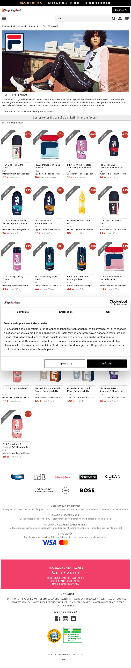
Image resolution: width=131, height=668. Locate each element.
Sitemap (78, 655)
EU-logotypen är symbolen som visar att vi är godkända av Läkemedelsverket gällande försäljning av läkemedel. (65, 526)
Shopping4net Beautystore (108, 602)
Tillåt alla (106, 363)
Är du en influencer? (86, 599)
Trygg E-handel (67, 606)
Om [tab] (108, 311)
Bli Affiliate (107, 599)
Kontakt (66, 599)
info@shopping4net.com (65, 584)
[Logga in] (120, 18)
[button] (126, 18)
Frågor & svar (29, 599)
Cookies (121, 599)
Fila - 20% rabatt (50, 26)
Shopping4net (8, 26)
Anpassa (63, 363)
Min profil (13, 599)
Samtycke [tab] (23, 311)
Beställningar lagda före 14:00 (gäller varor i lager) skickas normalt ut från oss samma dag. (65, 517)
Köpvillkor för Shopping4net (50, 602)
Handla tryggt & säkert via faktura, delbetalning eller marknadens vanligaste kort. (65, 535)
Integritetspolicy (20, 602)
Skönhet (22, 26)
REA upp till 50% (31, 3)
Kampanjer (34, 26)
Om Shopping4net (80, 602)
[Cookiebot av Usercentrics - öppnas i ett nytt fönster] (112, 302)
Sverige (64, 659)
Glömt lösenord (49, 599)
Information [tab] (65, 311)
